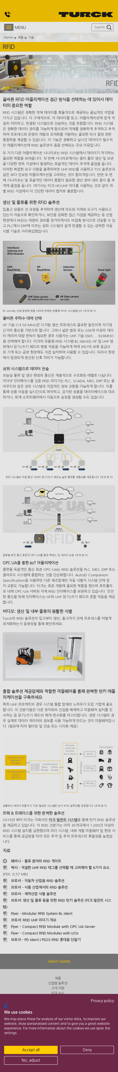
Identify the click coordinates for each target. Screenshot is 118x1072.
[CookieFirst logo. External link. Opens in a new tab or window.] (6, 1006)
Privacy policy (102, 1001)
